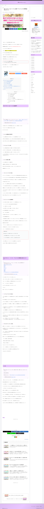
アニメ (4, 417)
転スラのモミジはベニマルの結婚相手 (8, 80)
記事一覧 (41, 506)
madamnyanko (36, 27)
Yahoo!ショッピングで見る (18, 73)
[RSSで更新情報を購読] (16, 437)
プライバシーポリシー (33, 506)
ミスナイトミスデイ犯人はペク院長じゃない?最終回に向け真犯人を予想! (36, 51)
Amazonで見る (12, 73)
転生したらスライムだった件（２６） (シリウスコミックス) (16, 71)
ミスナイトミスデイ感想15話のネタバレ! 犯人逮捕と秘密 (36, 40)
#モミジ (10, 120)
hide (13, 78)
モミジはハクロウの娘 (7, 82)
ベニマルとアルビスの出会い (12, 100)
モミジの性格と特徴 (7, 83)
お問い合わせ (37, 506)
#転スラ (20, 119)
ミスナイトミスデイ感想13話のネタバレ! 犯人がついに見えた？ (36, 49)
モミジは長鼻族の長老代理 (8, 81)
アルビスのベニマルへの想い (12, 101)
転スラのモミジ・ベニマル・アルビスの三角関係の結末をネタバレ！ (12, 86)
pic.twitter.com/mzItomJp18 (18, 120)
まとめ (8, 102)
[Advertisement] (16, 36)
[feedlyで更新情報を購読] (15, 437)
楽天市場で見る (24, 73)
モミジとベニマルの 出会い (8, 84)
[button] (24, 29)
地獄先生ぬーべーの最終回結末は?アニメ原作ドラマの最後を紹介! (36, 43)
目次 (14, 91)
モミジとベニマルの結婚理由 (8, 85)
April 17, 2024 (14, 122)
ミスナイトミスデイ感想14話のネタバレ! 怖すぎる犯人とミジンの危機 (36, 46)
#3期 (7, 120)
